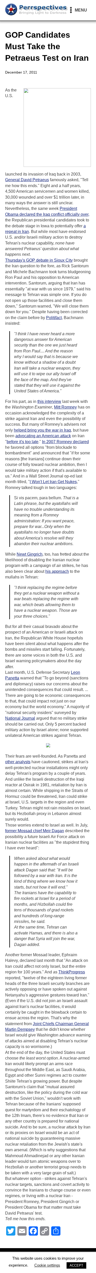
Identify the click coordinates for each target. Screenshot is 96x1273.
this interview (49, 401)
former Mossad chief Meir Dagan (34, 831)
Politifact (54, 317)
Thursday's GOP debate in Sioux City (39, 260)
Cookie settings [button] (47, 1265)
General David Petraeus (27, 180)
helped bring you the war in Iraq (42, 430)
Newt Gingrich (29, 554)
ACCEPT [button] (76, 1265)
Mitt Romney (65, 407)
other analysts (17, 762)
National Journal (20, 718)
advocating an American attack (43, 436)
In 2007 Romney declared (65, 442)
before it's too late (22, 442)
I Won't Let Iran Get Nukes (53, 482)
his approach (57, 571)
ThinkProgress (71, 972)
